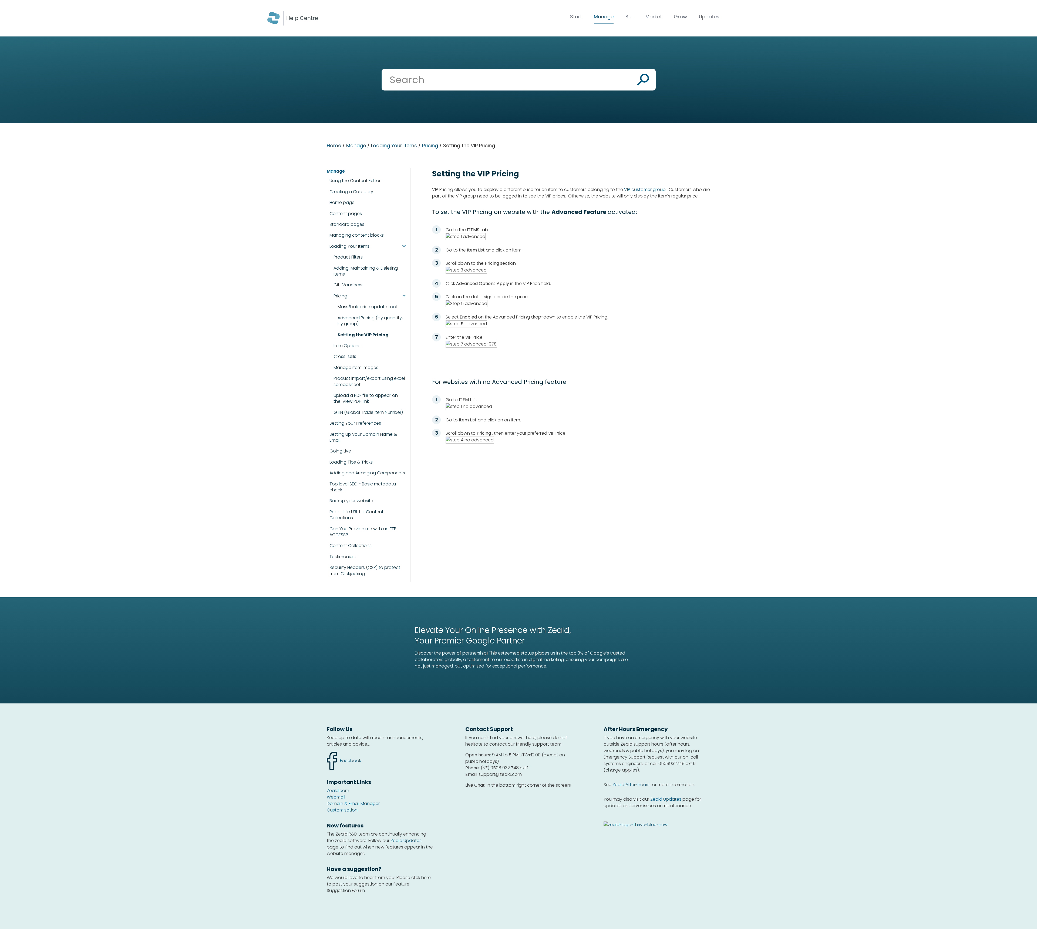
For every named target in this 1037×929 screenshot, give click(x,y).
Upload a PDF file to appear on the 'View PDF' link (366, 398)
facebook (344, 758)
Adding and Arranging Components (367, 473)
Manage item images (356, 368)
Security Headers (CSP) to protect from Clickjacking (364, 570)
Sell (629, 16)
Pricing (430, 145)
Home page (342, 202)
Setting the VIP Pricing (363, 335)
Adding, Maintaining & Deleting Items (366, 271)
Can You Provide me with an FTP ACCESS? (362, 532)
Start (576, 16)
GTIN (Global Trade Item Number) (368, 412)
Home (334, 145)
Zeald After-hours (630, 785)
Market (653, 16)
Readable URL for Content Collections (356, 515)
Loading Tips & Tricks (351, 462)
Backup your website (351, 501)
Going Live (340, 451)
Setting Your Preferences (355, 423)
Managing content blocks (356, 235)
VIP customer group (645, 189)
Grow (680, 16)
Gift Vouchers (348, 285)
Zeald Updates (406, 840)
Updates (709, 16)
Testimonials (342, 557)
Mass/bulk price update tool (367, 307)
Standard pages (346, 224)
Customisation (342, 810)
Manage (604, 16)
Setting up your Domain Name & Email (363, 437)
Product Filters (348, 257)
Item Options (347, 346)
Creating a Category (351, 192)
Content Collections (350, 545)
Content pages (345, 213)
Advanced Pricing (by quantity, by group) (370, 321)
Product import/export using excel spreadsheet (369, 381)
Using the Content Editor (355, 180)
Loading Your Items (394, 145)
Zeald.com (338, 790)
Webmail (336, 797)
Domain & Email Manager (353, 803)
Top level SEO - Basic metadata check (362, 487)
